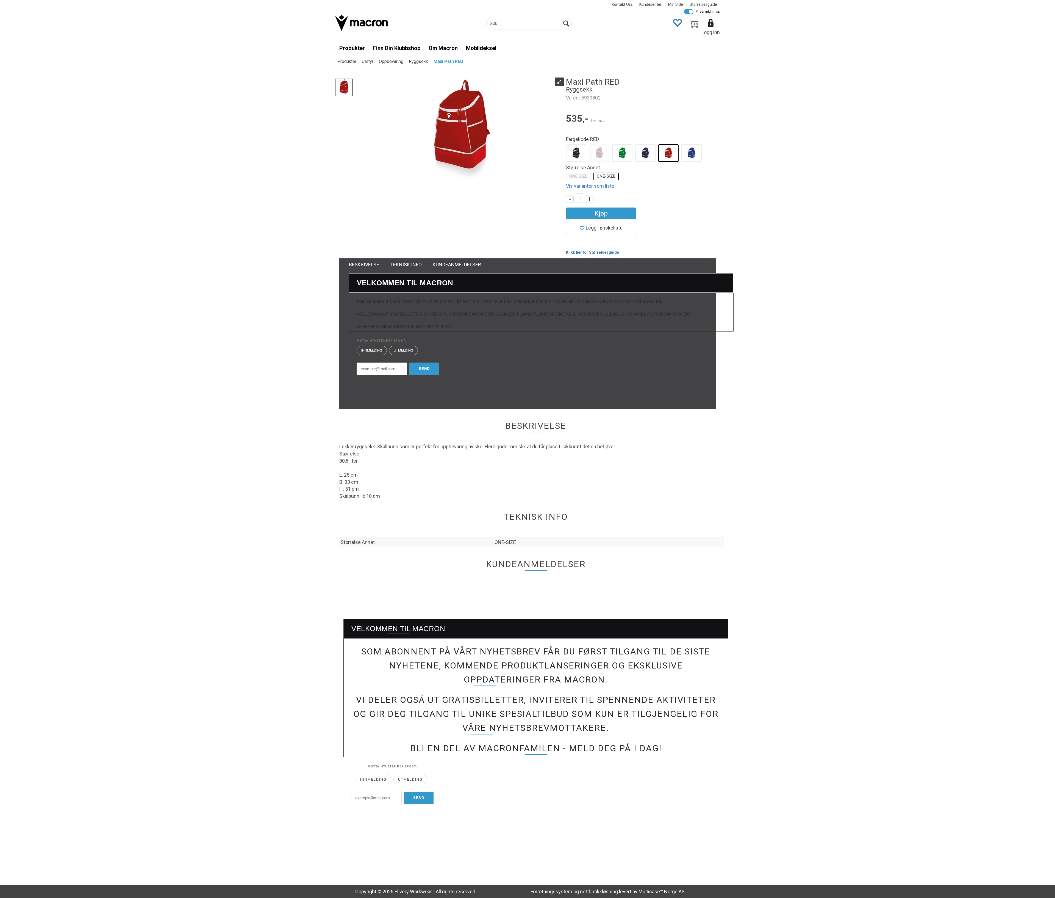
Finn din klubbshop (396, 48)
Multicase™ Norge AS (661, 891)
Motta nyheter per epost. (381, 340)
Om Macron (443, 48)
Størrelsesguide (703, 4)
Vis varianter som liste (590, 186)
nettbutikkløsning (599, 891)
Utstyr (367, 61)
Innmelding (371, 350)
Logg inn (710, 32)
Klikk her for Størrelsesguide (592, 252)
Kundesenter (650, 4)
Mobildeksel (481, 48)
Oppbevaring (391, 61)
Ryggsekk (418, 61)
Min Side (675, 4)
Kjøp (601, 213)
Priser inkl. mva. (708, 11)
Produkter (352, 48)
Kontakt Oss (622, 4)
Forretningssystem (551, 891)
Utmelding (403, 350)
